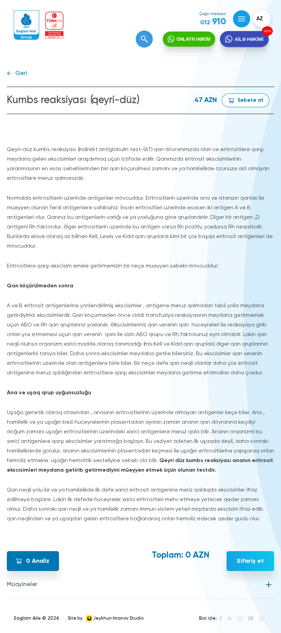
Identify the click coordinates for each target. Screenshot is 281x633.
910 (213, 21)
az (259, 19)
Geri (21, 73)
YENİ (267, 31)
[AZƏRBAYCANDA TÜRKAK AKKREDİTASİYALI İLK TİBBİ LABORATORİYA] (54, 25)
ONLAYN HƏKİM (193, 39)
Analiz (37, 561)
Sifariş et (250, 561)
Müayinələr (22, 584)
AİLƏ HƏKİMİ (249, 38)
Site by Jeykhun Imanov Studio (106, 618)
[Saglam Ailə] (26, 25)
